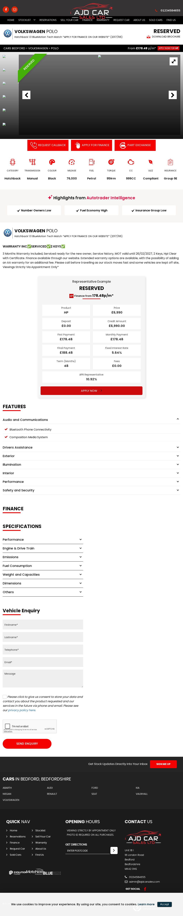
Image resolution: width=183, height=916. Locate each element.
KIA (137, 788)
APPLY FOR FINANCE (95, 145)
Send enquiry (27, 743)
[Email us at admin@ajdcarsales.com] (14, 9)
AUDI (50, 788)
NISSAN (7, 794)
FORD (95, 788)
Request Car (17, 849)
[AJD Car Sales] (143, 843)
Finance (15, 843)
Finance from (92, 296)
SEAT (94, 794)
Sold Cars (155, 20)
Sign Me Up (163, 764)
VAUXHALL (142, 794)
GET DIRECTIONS (76, 844)
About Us (139, 20)
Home (10, 20)
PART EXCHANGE (139, 145)
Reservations (47, 20)
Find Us (171, 20)
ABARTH (7, 788)
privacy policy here (21, 710)
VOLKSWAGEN (38, 48)
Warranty (41, 843)
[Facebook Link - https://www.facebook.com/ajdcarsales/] (6, 9)
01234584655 (170, 10)
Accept (164, 904)
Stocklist (24, 20)
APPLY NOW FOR (168, 48)
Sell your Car (43, 836)
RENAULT (52, 794)
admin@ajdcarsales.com (144, 882)
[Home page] (91, 11)
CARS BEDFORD (14, 48)
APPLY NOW (89, 391)
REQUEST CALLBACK (52, 145)
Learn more (146, 904)
